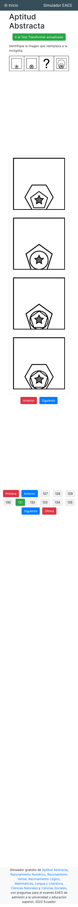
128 (57, 493)
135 (70, 502)
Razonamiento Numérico (28, 874)
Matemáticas (24, 883)
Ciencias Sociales (53, 888)
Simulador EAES (57, 5)
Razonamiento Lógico (44, 879)
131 (20, 502)
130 (8, 502)
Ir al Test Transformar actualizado (39, 37)
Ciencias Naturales (24, 888)
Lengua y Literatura (49, 883)
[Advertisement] (39, 113)
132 (32, 502)
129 (70, 493)
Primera (10, 493)
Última (49, 511)
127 (45, 493)
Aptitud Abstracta (55, 870)
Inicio (13, 5)
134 (57, 502)
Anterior (28, 400)
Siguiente (48, 400)
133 (45, 502)
